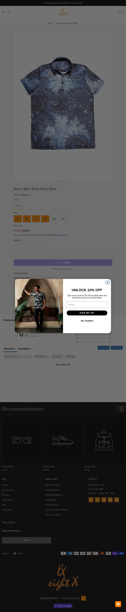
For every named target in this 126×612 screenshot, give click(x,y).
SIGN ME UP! (87, 313)
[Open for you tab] (118, 604)
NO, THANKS (87, 321)
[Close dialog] (107, 282)
